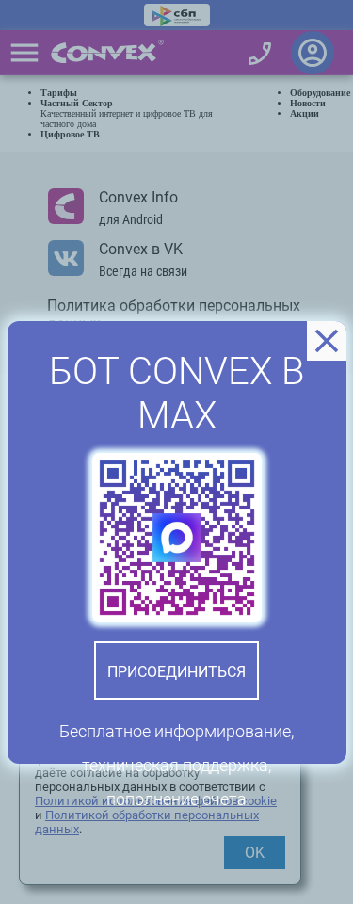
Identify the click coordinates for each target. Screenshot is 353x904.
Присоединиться (176, 672)
